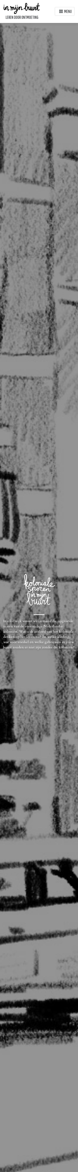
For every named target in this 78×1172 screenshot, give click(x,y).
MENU (68, 11)
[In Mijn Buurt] (21, 7)
